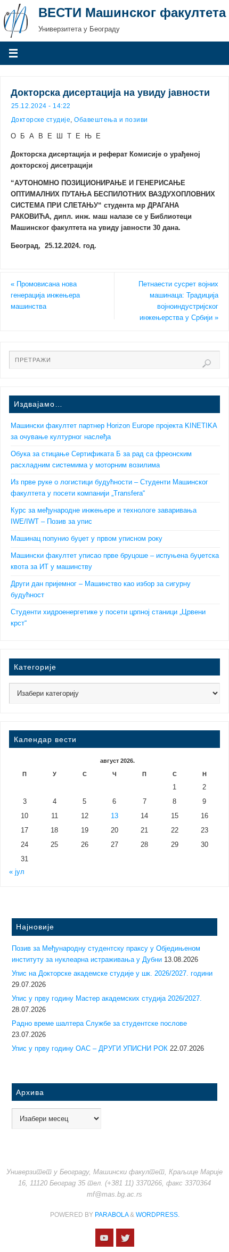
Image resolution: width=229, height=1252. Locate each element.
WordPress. (157, 1214)
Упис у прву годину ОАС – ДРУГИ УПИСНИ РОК (90, 1048)
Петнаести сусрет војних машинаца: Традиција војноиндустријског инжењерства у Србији (178, 301)
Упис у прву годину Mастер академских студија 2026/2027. (107, 998)
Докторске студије (41, 119)
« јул (16, 872)
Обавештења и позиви (111, 119)
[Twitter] (125, 1238)
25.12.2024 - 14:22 (41, 106)
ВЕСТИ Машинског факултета (132, 12)
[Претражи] (206, 363)
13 (114, 816)
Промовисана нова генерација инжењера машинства (45, 295)
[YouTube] (104, 1238)
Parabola (111, 1214)
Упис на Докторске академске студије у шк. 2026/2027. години (112, 973)
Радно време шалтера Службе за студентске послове (99, 1023)
